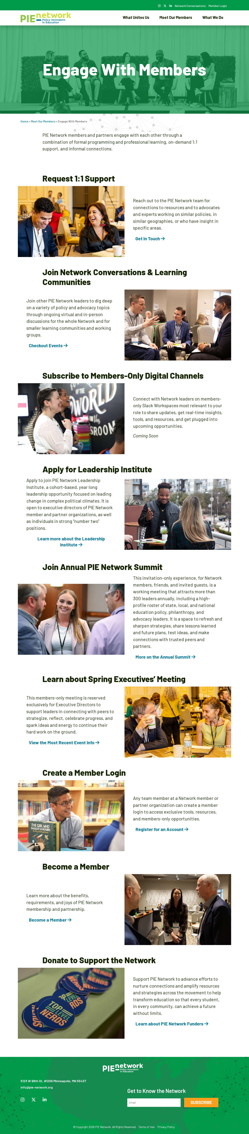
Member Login (218, 5)
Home (24, 121)
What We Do (212, 17)
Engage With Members (176, 30)
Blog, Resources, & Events (213, 30)
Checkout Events (46, 345)
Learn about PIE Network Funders (169, 1023)
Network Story (136, 30)
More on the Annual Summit (163, 656)
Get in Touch (148, 238)
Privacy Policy (166, 1127)
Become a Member (48, 919)
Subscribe (201, 1102)
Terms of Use (146, 1127)
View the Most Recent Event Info (62, 742)
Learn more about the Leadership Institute (71, 541)
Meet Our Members (175, 17)
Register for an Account (159, 829)
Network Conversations (190, 5)
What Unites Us (136, 17)
